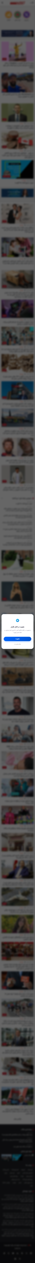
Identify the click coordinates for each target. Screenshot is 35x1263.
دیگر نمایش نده (17, 644)
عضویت (17, 639)
